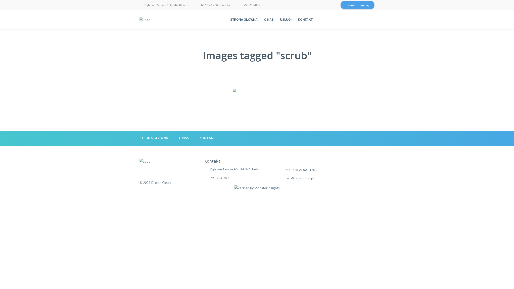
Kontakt (305, 19)
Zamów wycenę (358, 5)
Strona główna (244, 19)
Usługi (286, 19)
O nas (269, 19)
